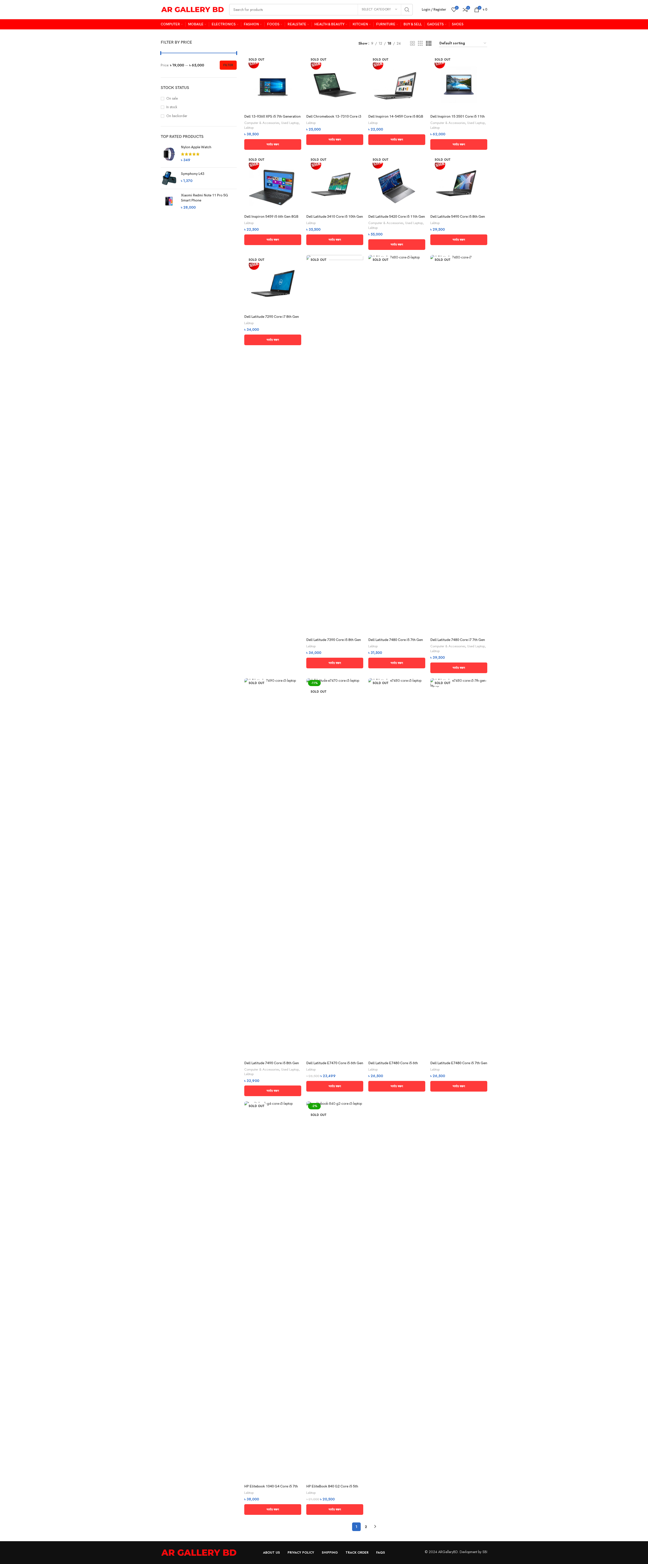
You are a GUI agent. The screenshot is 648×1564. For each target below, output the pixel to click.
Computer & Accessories (261, 123)
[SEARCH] (407, 9)
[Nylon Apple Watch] (169, 154)
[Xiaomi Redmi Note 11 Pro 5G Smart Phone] (169, 201)
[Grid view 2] (412, 43)
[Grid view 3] (420, 43)
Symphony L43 (192, 174)
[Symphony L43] (169, 178)
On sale (172, 98)
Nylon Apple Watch (196, 147)
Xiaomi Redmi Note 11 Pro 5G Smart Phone (204, 198)
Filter (228, 65)
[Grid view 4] (428, 43)
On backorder (176, 116)
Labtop (249, 127)
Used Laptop (290, 123)
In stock (171, 107)
